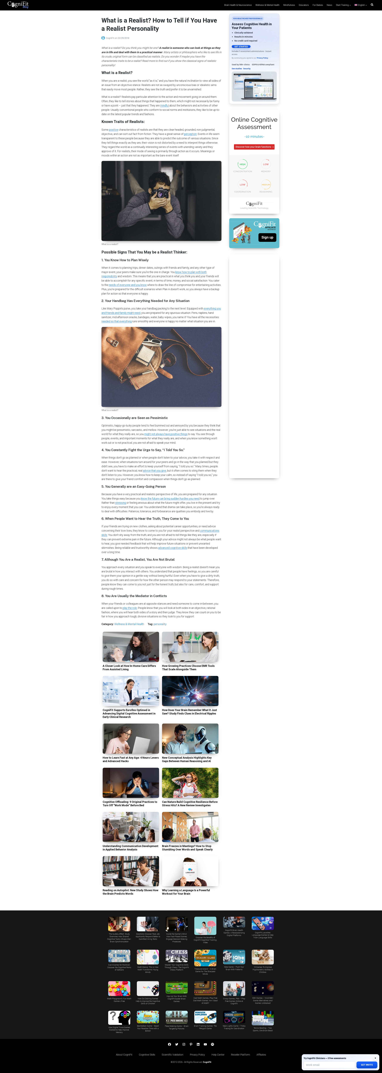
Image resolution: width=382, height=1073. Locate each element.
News (329, 5)
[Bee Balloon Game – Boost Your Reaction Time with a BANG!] (148, 1017)
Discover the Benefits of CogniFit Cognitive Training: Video (205, 940)
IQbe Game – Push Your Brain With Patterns (234, 968)
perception (190, 134)
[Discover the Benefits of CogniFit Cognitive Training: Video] (205, 926)
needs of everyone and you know (128, 284)
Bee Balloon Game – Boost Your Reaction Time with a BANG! (148, 1028)
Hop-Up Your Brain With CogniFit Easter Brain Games (177, 998)
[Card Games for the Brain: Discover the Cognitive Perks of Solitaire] (119, 956)
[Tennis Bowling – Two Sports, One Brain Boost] (263, 1018)
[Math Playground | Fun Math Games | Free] (119, 988)
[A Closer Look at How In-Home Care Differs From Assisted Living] (131, 647)
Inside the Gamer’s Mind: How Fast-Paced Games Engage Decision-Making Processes (176, 938)
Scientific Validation (172, 1054)
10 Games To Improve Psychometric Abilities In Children (263, 969)
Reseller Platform (240, 1054)
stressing (120, 502)
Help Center (217, 1054)
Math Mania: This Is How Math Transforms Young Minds (147, 969)
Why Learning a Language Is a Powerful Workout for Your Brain (186, 892)
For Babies (318, 5)
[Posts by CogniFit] (103, 38)
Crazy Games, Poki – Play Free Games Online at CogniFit (234, 1001)
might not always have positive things (165, 434)
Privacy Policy (262, 58)
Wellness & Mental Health (267, 5)
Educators (304, 5)
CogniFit (110, 38)
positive (113, 129)
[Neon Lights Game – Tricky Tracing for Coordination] (234, 1017)
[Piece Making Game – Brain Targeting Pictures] (176, 1017)
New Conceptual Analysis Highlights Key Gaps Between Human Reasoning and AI (187, 759)
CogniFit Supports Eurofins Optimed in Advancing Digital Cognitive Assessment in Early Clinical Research (129, 713)
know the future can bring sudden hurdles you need (170, 498)
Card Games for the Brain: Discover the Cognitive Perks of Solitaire (119, 967)
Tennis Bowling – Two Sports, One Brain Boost (263, 1029)
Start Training (342, 5)
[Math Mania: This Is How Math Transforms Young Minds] (148, 957)
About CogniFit (124, 1054)
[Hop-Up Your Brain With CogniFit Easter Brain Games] (176, 987)
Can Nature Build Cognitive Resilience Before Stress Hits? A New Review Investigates (190, 803)
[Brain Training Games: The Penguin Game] (205, 1017)
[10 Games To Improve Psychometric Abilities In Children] (263, 957)
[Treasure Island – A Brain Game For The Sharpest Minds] (205, 958)
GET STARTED (241, 46)
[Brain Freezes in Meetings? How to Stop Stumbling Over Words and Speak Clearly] (190, 827)
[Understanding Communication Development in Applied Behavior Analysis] (131, 827)
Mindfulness (289, 5)
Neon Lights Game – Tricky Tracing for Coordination (234, 1027)
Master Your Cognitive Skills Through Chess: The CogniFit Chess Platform (177, 967)
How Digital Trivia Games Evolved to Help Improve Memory (119, 1030)
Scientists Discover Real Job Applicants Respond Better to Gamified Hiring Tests (148, 936)
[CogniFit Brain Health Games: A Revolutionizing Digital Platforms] (234, 922)
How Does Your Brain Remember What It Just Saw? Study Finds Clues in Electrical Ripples (189, 711)
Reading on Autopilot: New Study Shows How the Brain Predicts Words (130, 892)
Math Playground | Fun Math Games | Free (119, 999)
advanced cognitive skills (172, 547)
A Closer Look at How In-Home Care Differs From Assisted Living (129, 667)
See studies (237, 68)
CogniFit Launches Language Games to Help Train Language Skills (263, 935)
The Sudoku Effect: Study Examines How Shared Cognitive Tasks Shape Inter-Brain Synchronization (119, 938)
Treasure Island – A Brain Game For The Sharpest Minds (205, 971)
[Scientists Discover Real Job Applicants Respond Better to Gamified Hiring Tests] (148, 924)
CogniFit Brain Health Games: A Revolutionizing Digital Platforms (234, 932)
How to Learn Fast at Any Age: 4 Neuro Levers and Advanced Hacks (131, 759)
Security (247, 68)
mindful (164, 105)
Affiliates (261, 1054)
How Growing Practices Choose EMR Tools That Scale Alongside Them (188, 667)
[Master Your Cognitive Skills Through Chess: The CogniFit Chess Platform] (176, 956)
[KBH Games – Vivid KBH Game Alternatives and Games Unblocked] (263, 988)
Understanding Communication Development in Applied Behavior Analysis (130, 847)
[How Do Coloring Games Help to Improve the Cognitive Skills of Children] (148, 988)
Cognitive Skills (147, 1054)
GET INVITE (367, 1065)
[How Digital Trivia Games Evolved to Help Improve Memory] (119, 1018)
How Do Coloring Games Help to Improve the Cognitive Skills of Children (148, 1001)
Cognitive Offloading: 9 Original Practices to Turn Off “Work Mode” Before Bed (130, 803)
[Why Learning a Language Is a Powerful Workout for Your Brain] (190, 871)
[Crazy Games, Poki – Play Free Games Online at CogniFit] (234, 988)
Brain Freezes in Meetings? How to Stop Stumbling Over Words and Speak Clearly (187, 847)
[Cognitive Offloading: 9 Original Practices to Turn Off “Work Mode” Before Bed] (131, 783)
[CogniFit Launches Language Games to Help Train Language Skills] (263, 923)
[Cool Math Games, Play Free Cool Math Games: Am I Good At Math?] (205, 988)
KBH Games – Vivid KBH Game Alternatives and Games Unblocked (262, 1000)
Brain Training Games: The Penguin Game (205, 1027)
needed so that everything (116, 321)
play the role (130, 607)
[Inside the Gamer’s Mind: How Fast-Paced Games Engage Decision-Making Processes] (176, 924)
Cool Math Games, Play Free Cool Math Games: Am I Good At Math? (205, 1000)
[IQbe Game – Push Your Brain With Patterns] (234, 957)
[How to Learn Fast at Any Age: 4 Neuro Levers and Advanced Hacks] (131, 739)
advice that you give (154, 470)
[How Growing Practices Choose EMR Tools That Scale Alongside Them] (190, 647)
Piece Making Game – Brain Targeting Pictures (176, 1027)
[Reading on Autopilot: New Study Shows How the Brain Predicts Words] (131, 871)
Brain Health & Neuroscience (238, 5)
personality (160, 624)
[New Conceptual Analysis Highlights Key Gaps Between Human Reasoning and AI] (190, 739)
